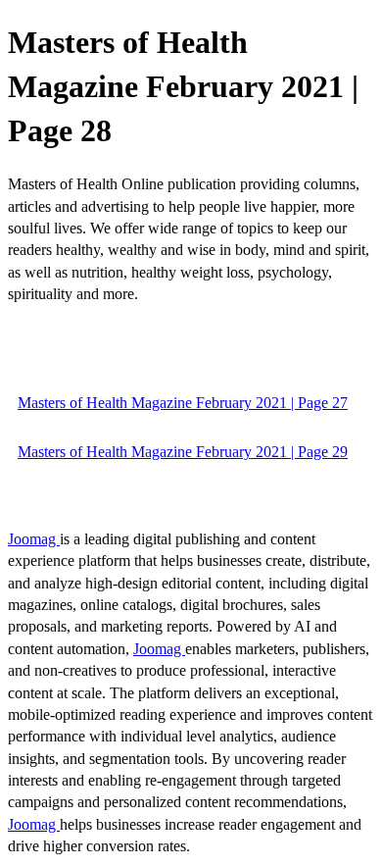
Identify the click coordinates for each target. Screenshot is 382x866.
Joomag (34, 539)
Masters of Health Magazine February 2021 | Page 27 (183, 402)
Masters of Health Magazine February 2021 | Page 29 (183, 451)
